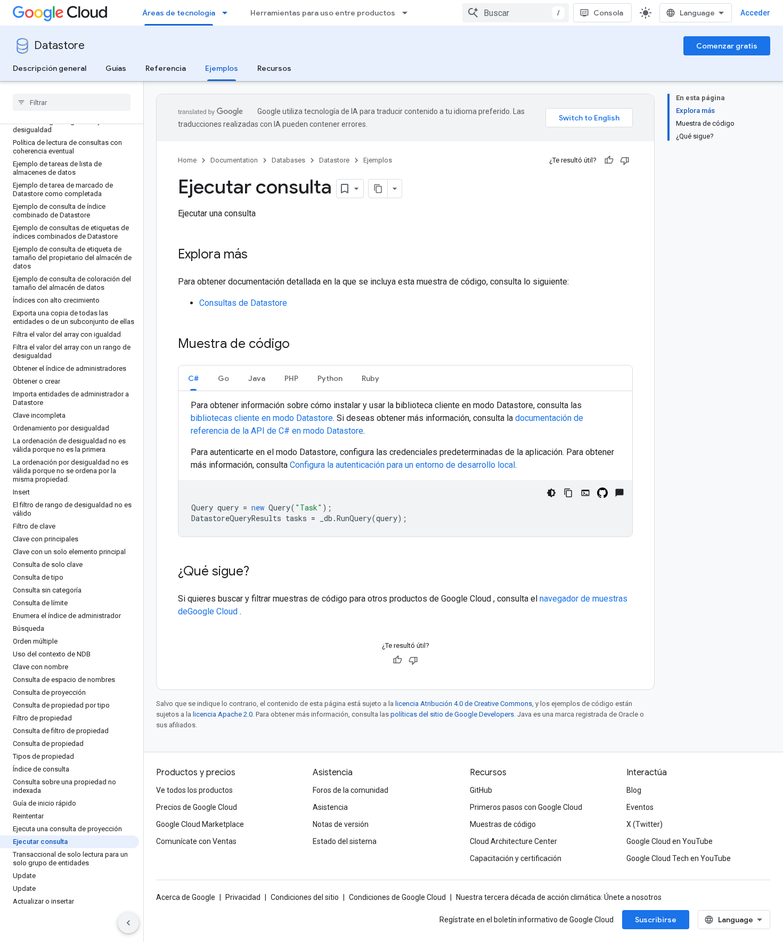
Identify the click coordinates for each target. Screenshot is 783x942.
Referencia (165, 68)
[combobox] (515, 12)
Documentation (234, 160)
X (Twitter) (644, 824)
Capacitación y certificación (515, 858)
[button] (193, 378)
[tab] (193, 378)
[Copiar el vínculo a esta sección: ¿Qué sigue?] (260, 572)
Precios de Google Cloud (196, 807)
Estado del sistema (345, 841)
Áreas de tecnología (178, 13)
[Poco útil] (625, 160)
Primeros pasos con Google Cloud (526, 807)
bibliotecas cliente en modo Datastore (262, 418)
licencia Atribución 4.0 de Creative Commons (463, 704)
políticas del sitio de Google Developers (452, 714)
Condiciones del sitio (305, 897)
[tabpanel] (405, 468)
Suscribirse (655, 919)
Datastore (59, 45)
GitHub (481, 790)
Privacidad (242, 897)
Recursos (274, 68)
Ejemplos (221, 68)
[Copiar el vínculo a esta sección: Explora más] (258, 255)
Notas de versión (341, 824)
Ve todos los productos (194, 790)
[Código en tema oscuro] (551, 492)
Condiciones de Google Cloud (397, 897)
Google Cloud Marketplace (200, 824)
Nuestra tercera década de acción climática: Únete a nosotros (559, 897)
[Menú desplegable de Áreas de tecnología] (228, 13)
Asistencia (330, 807)
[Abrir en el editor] (585, 492)
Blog (633, 790)
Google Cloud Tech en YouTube (678, 858)
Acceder (755, 13)
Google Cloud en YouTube (669, 841)
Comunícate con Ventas (196, 841)
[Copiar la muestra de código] (568, 492)
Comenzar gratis (726, 46)
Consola (608, 13)
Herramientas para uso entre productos (322, 13)
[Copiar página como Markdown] (378, 189)
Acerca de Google (185, 897)
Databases (288, 160)
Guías (115, 68)
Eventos (640, 807)
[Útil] (609, 160)
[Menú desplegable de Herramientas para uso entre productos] (408, 13)
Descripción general (49, 68)
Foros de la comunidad (350, 790)
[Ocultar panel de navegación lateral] (128, 922)
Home (187, 160)
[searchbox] (71, 102)
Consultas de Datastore (243, 303)
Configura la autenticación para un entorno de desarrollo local (402, 465)
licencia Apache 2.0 (222, 714)
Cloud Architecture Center (513, 841)
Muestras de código (503, 824)
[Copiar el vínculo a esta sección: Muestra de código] (300, 344)
